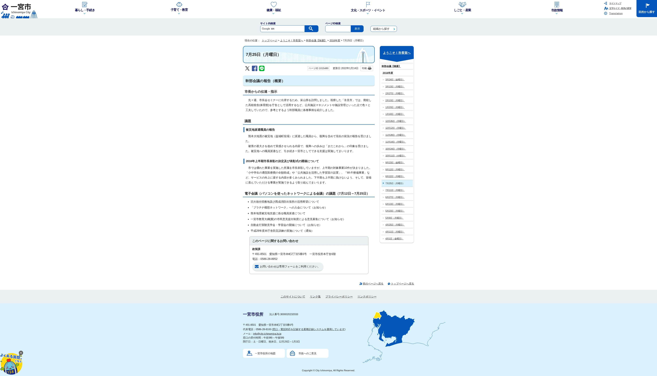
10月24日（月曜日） (395, 149)
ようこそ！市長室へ (291, 40)
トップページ (269, 40)
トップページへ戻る (402, 283)
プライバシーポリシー (339, 296)
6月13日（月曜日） (395, 204)
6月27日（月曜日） (395, 197)
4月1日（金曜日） (394, 238)
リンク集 (315, 296)
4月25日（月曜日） (395, 224)
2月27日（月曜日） (395, 93)
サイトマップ (615, 3)
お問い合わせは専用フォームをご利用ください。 (290, 266)
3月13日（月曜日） (395, 86)
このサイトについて (293, 296)
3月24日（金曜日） (395, 79)
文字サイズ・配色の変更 (620, 8)
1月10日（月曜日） (395, 114)
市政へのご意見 (308, 353)
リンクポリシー (367, 296)
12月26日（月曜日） (395, 121)
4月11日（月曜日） (395, 231)
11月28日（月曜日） (395, 135)
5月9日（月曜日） (394, 218)
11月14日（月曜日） (395, 142)
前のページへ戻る (373, 283)
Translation (616, 13)
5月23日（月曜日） (395, 211)
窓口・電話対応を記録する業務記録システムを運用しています (309, 329)
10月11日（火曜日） (395, 155)
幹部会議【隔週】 (316, 40)
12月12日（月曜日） (395, 128)
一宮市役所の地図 (265, 353)
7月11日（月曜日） (395, 190)
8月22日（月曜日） (395, 176)
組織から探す (381, 28)
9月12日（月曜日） (395, 169)
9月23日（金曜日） (395, 162)
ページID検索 (333, 23)
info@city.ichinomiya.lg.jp (267, 333)
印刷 (364, 68)
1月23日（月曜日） (395, 107)
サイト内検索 (268, 23)
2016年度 (335, 40)
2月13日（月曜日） (395, 100)
